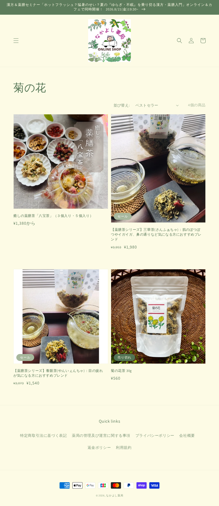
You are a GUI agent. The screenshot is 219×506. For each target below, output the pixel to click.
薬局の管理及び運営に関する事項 (101, 435)
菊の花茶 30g (121, 370)
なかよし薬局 (114, 495)
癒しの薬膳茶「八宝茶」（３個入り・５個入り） (53, 215)
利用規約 (123, 447)
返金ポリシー (99, 447)
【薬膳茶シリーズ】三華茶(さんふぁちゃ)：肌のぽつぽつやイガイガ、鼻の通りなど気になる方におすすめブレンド (156, 234)
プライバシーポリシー (154, 435)
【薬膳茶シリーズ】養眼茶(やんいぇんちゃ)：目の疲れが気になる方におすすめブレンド (58, 373)
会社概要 (187, 435)
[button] (16, 40)
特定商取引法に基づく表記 (43, 435)
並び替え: (122, 105)
